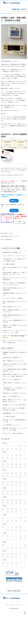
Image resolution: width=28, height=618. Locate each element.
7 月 (25, 446)
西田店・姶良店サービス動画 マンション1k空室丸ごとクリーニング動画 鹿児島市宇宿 (15, 375)
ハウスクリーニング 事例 (10, 248)
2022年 (5, 479)
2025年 (5, 452)
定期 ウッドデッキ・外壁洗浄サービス (12, 379)
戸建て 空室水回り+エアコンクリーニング (13, 361)
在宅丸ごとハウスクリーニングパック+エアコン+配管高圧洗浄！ (14, 278)
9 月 (16, 455)
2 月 (20, 449)
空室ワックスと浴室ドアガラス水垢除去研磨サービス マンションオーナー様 (15, 283)
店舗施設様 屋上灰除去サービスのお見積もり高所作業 (15, 353)
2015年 (4, 542)
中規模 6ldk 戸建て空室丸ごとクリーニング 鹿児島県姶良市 (14, 288)
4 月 (12, 449)
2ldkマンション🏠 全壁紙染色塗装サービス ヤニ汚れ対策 (15, 321)
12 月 (3, 464)
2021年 (4, 488)
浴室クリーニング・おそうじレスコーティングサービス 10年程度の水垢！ (15, 341)
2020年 (5, 497)
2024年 (5, 461)
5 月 (7, 449)
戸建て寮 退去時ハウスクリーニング (12, 306)
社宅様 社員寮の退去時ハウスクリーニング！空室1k (15, 302)
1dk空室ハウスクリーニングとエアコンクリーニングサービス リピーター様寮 (14, 331)
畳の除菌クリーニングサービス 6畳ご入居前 (14, 405)
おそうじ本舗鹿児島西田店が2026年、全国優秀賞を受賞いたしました (14, 370)
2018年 (4, 515)
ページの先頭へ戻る (15, 590)
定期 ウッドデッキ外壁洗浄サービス (11, 396)
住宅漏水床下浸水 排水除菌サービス (12, 252)
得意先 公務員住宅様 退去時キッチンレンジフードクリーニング (15, 311)
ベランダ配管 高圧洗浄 (9, 264)
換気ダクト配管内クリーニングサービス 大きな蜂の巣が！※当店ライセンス (15, 400)
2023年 (5, 470)
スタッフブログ (7, 348)
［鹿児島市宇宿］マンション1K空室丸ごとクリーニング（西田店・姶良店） (15, 260)
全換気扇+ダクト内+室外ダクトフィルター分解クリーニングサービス (14, 365)
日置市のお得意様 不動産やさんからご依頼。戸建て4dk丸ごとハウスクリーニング (15, 273)
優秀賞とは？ (14, 200)
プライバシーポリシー (10, 605)
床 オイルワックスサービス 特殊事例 (12, 298)
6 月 (3, 449)
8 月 (20, 446)
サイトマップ (19, 605)
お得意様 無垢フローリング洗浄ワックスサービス (15, 383)
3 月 (16, 449)
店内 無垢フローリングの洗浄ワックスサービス (14, 393)
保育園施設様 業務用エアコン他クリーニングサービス (15, 294)
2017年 (4, 524)
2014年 (4, 551)
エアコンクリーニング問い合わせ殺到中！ (13, 433)
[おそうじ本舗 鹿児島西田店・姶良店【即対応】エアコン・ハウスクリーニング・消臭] (14, 2)
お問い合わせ (14, 210)
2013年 (4, 560)
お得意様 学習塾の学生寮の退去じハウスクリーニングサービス (15, 316)
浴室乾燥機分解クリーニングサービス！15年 (14, 413)
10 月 (12, 464)
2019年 (4, 506)
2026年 (5, 443)
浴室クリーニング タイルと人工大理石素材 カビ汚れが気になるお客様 (15, 409)
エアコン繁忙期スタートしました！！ (12, 425)
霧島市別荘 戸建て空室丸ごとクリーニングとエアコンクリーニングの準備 (15, 429)
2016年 (4, 533)
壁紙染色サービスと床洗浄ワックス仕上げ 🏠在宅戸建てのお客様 (15, 326)
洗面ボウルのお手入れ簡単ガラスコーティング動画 (15, 268)
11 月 (7, 464)
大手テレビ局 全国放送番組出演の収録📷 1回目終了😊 (14, 336)
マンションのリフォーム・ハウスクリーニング (14, 255)
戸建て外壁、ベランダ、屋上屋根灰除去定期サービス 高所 (15, 420)
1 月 (25, 458)
